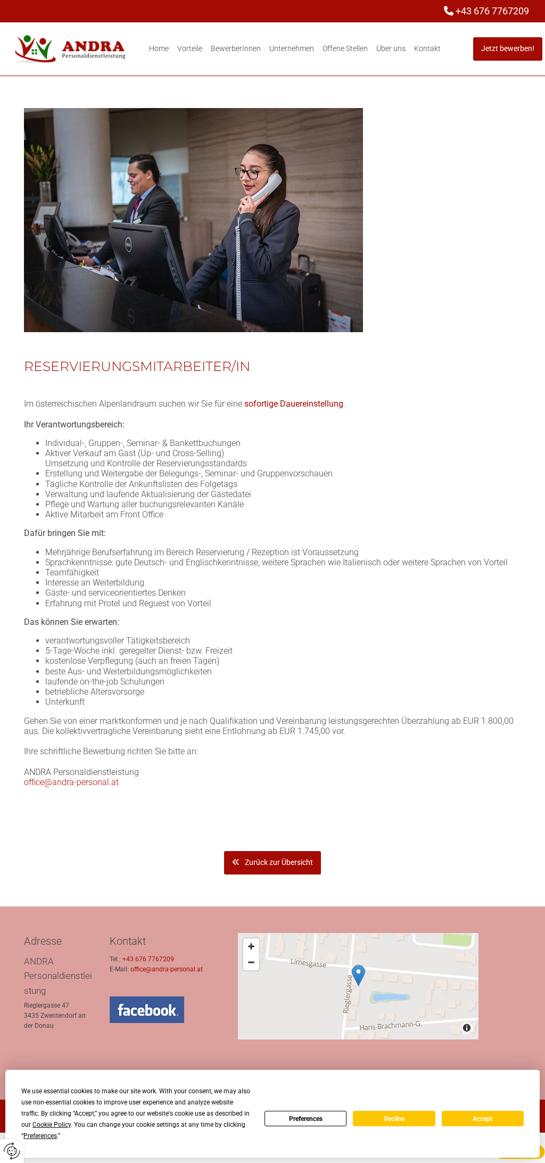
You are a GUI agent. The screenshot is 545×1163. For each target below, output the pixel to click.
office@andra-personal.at (71, 782)
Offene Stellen (345, 48)
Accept (482, 1119)
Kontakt (427, 48)
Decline (394, 1119)
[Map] (358, 986)
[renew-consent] (12, 1151)
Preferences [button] (40, 1136)
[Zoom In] (251, 946)
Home (159, 48)
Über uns (391, 48)
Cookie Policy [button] (51, 1124)
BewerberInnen (236, 48)
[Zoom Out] (251, 962)
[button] (507, 49)
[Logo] (70, 49)
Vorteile (189, 48)
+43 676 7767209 (492, 11)
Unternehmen (291, 48)
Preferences (306, 1119)
